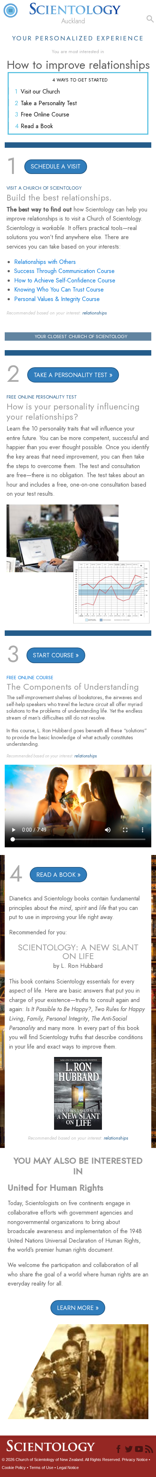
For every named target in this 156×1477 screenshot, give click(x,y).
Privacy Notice (135, 1459)
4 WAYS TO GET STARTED (79, 79)
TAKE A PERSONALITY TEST (70, 375)
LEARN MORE (75, 1308)
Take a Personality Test (49, 103)
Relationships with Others (45, 262)
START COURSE (53, 655)
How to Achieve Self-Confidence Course (64, 280)
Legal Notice (68, 1467)
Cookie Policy (14, 1467)
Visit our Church (40, 91)
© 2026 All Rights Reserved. (62, 1459)
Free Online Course (45, 114)
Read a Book (37, 126)
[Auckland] (78, 7)
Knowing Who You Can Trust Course (59, 289)
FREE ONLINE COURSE (30, 677)
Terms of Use (41, 1467)
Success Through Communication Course (64, 271)
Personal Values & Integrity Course (57, 299)
